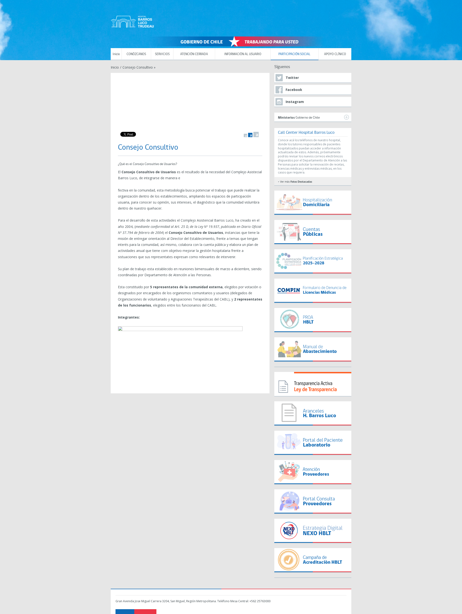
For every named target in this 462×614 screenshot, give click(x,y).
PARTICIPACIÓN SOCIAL (294, 54)
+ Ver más (295, 181)
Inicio (116, 54)
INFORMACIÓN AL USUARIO (242, 54)
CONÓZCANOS (136, 54)
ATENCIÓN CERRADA (194, 54)
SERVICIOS (162, 54)
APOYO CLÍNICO (335, 54)
